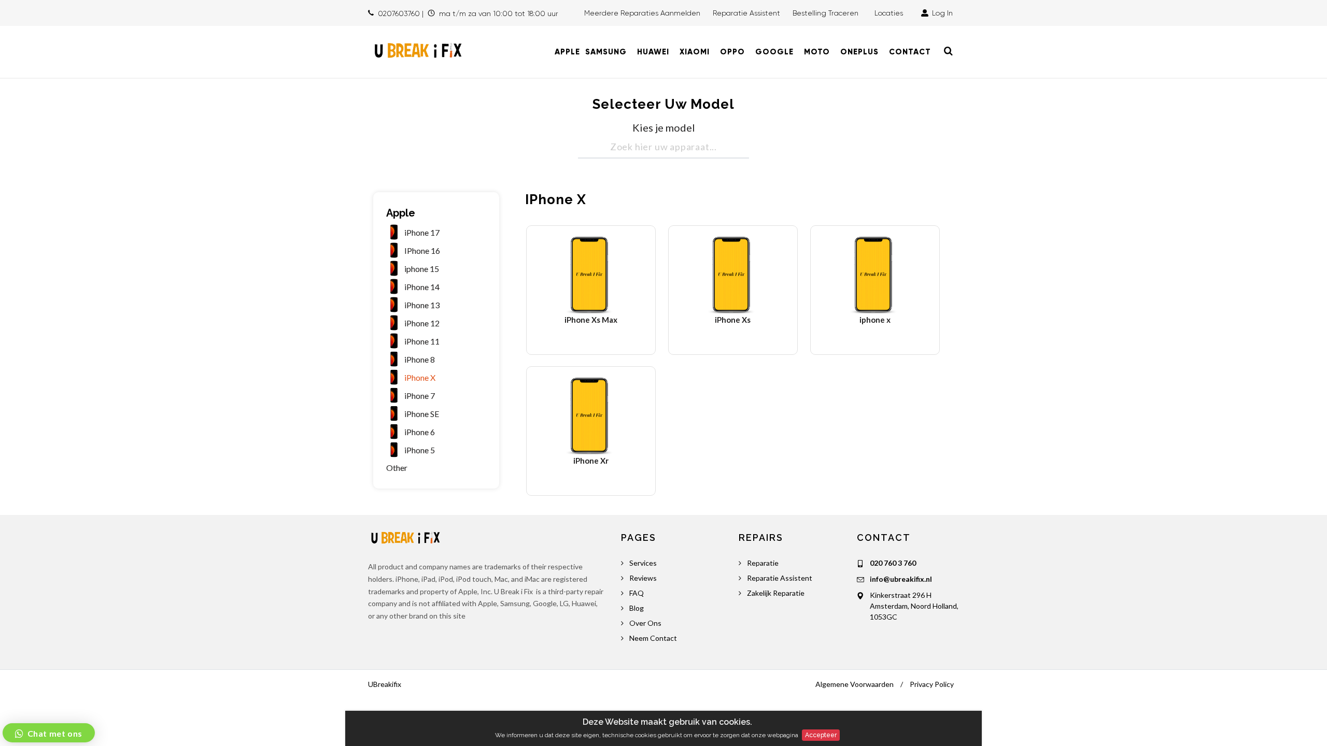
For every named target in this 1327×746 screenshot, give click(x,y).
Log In (941, 13)
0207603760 (399, 13)
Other (396, 467)
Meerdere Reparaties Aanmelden (642, 13)
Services (643, 562)
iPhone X (419, 377)
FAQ (636, 593)
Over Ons (645, 623)
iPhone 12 (422, 323)
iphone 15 (421, 269)
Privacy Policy (932, 684)
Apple (400, 213)
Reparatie (763, 562)
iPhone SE (421, 414)
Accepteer (821, 735)
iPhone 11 (422, 341)
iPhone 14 (422, 287)
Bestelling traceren (826, 13)
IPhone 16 (422, 250)
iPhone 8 (419, 359)
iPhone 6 (419, 432)
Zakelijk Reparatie (775, 593)
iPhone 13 (422, 305)
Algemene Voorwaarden (854, 684)
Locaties (890, 13)
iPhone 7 (419, 395)
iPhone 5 (419, 450)
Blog (636, 608)
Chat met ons (53, 733)
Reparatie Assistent (746, 13)
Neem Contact (653, 638)
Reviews (643, 577)
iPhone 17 (422, 232)
